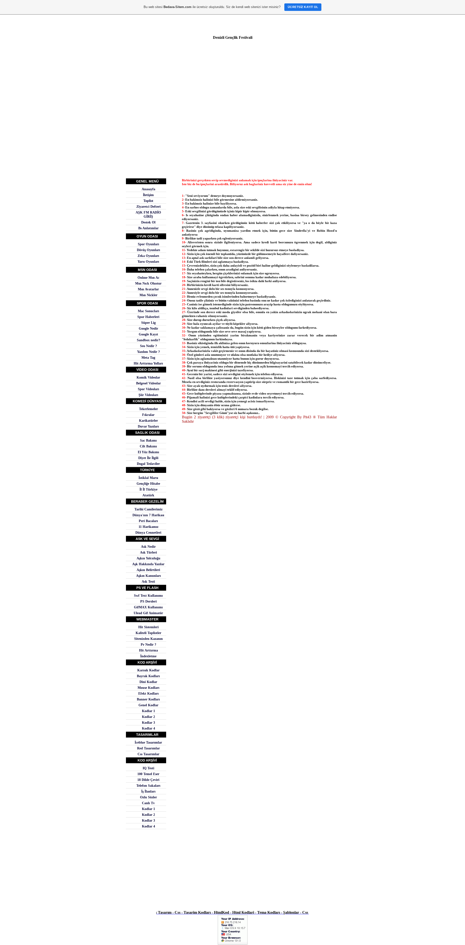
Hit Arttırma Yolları (148, 363)
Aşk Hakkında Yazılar (148, 564)
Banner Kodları (148, 699)
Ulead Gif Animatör (148, 613)
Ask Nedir (148, 546)
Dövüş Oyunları (148, 250)
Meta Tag (148, 357)
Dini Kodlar (148, 682)
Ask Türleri (148, 552)
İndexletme (148, 656)
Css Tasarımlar (148, 754)
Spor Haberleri (148, 317)
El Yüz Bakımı (148, 452)
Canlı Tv (148, 803)
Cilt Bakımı (148, 446)
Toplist (148, 201)
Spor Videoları (148, 389)
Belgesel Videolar (148, 383)
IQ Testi (148, 768)
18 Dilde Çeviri (148, 780)
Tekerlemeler (148, 409)
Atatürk (148, 495)
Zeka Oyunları (148, 256)
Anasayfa (148, 189)
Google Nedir (148, 328)
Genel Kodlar (148, 705)
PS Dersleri (148, 601)
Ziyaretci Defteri (148, 206)
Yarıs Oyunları (148, 261)
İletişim (148, 195)
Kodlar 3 (148, 722)
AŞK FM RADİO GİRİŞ (148, 214)
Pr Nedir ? (148, 644)
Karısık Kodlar (148, 670)
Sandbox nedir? (148, 340)
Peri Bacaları (148, 521)
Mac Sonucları (148, 311)
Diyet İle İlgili (148, 458)
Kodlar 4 (148, 728)
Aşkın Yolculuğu (148, 558)
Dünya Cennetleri (148, 532)
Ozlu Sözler (148, 797)
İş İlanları (148, 791)
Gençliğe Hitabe (148, 483)
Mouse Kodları (148, 688)
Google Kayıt (148, 334)
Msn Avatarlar (148, 289)
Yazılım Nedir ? (148, 352)
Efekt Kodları (148, 693)
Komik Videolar (148, 377)
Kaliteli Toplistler (148, 633)
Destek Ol (148, 222)
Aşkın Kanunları (148, 576)
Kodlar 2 (148, 717)
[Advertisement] (232, 76)
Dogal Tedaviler (148, 464)
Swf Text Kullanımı (148, 595)
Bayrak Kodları (148, 676)
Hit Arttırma (148, 650)
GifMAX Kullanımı (148, 607)
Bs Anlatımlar (148, 228)
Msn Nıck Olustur (148, 283)
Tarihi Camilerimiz (148, 509)
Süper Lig (148, 323)
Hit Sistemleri (148, 627)
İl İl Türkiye (148, 489)
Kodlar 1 (148, 711)
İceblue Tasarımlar (148, 742)
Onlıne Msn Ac (148, 277)
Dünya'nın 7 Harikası (148, 515)
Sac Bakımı (148, 440)
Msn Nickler (148, 295)
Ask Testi (148, 581)
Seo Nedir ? (148, 346)
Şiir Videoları (148, 395)
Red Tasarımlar (148, 748)
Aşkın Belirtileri (148, 570)
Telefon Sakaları (148, 785)
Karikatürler (148, 420)
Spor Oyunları (148, 244)
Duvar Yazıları (148, 426)
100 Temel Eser (148, 774)
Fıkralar (148, 415)
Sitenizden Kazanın (148, 639)
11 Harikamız (148, 527)
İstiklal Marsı (148, 478)
